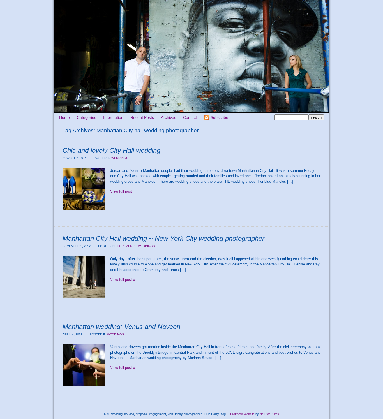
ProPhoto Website (242, 414)
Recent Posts (142, 117)
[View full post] (84, 189)
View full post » (122, 191)
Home (64, 117)
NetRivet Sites (269, 414)
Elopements (126, 246)
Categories (86, 117)
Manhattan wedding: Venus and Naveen (121, 326)
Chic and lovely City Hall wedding (111, 150)
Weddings (119, 157)
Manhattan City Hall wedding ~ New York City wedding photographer (163, 238)
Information (113, 117)
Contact (190, 117)
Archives (168, 117)
